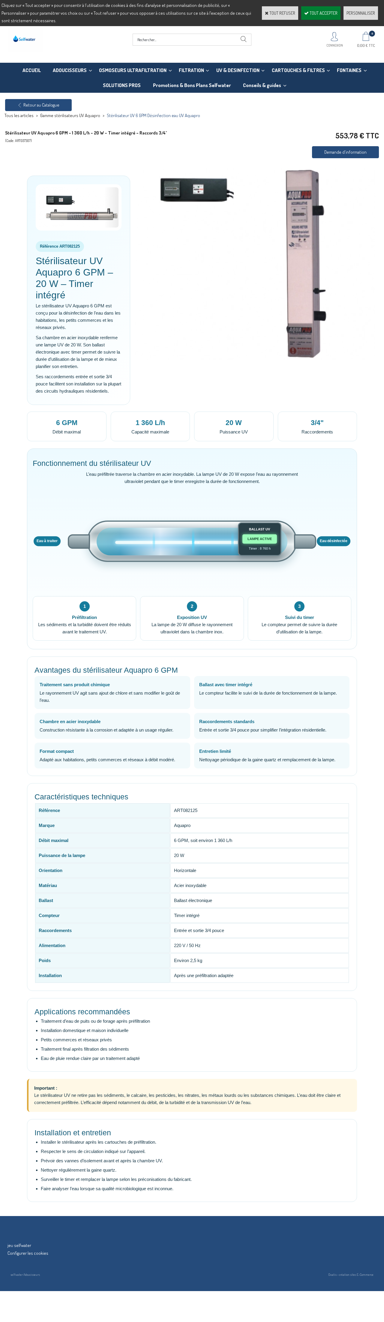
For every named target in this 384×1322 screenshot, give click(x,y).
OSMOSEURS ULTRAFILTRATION (132, 70)
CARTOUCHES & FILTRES (298, 70)
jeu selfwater (19, 1245)
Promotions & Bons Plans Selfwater (192, 85)
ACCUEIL (31, 70)
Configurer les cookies (28, 1253)
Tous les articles (19, 115)
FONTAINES (349, 70)
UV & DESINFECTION (238, 70)
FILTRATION (191, 70)
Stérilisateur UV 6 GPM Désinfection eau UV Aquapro (153, 115)
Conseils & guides (262, 85)
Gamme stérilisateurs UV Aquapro (70, 115)
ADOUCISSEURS (70, 70)
